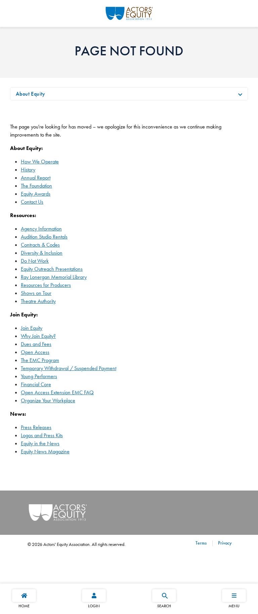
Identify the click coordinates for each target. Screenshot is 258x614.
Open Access (35, 352)
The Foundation (36, 185)
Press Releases (36, 427)
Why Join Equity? (38, 336)
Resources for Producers (46, 285)
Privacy (224, 543)
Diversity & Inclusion (41, 252)
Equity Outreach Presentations (52, 268)
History (28, 169)
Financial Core (36, 384)
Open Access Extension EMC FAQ (57, 392)
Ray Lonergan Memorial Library (54, 276)
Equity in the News (40, 443)
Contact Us (32, 201)
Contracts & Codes (40, 244)
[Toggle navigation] (240, 94)
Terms (201, 543)
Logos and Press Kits (42, 435)
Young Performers (39, 376)
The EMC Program (40, 360)
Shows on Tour (36, 293)
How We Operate (40, 161)
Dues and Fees (36, 344)
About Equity (30, 93)
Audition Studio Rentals (44, 236)
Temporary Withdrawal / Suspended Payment (68, 368)
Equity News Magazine (45, 451)
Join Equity (31, 327)
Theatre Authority (38, 301)
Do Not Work (35, 260)
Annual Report (35, 177)
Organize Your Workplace (48, 400)
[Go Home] (129, 12)
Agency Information (41, 228)
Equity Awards (35, 193)
